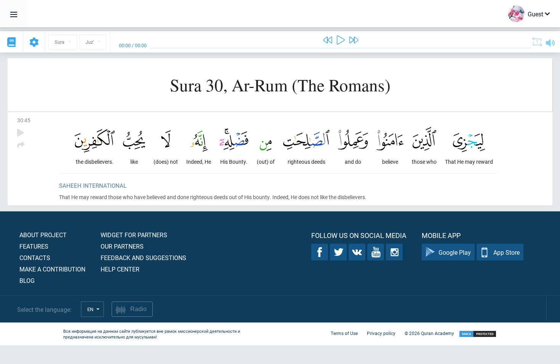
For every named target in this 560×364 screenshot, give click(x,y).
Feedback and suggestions (143, 258)
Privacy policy (381, 333)
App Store (506, 252)
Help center (120, 269)
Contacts (34, 258)
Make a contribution (52, 269)
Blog (27, 280)
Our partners (122, 246)
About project (43, 235)
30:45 (23, 120)
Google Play (454, 252)
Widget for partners (134, 235)
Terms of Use (344, 333)
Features (33, 246)
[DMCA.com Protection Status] (478, 334)
